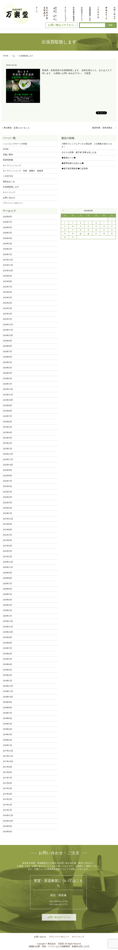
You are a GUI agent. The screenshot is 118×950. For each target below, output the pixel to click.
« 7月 (64, 210)
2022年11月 (8, 459)
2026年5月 (7, 233)
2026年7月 (7, 222)
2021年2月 (7, 557)
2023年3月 (7, 438)
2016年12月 (8, 815)
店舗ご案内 (8, 155)
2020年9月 (7, 573)
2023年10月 (8, 400)
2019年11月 (8, 627)
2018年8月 (7, 708)
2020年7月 (7, 583)
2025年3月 (7, 308)
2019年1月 (7, 681)
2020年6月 (7, 589)
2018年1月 (7, 745)
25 (80, 233)
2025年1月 (7, 319)
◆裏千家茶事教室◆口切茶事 (75, 169)
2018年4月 (7, 729)
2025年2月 (7, 314)
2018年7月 (7, 713)
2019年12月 (8, 621)
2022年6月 (7, 486)
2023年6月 (7, 422)
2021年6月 (7, 540)
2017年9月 (7, 767)
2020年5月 (7, 594)
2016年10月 (8, 821)
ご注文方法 (8, 176)
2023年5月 (7, 427)
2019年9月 (7, 637)
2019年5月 (7, 659)
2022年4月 (7, 497)
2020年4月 (7, 600)
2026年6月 (7, 227)
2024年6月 (7, 357)
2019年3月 (7, 670)
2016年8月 (7, 832)
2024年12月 (8, 324)
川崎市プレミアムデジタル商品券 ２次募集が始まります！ (87, 145)
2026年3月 (7, 244)
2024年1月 (7, 384)
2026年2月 (7, 249)
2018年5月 (7, 724)
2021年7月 (7, 535)
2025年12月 (8, 260)
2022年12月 (8, 454)
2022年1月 (7, 513)
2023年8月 (7, 411)
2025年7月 (7, 287)
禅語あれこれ (9, 182)
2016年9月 (7, 826)
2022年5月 (7, 492)
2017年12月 (8, 751)
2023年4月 (7, 432)
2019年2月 (7, 675)
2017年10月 (8, 761)
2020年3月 (7, 605)
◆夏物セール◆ (69, 158)
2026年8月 (7, 217)
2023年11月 (8, 395)
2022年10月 (8, 465)
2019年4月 (7, 664)
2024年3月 (7, 373)
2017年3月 (7, 799)
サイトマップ (9, 192)
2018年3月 (7, 734)
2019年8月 (7, 643)
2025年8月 (7, 281)
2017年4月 (7, 794)
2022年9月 (7, 470)
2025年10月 (8, 271)
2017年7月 (7, 778)
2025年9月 (7, 276)
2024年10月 (8, 335)
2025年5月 (7, 298)
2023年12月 (8, 389)
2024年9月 (7, 341)
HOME (5, 56)
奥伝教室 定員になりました (17, 128)
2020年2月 (7, 610)
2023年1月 (7, 449)
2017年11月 (8, 756)
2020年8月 (7, 578)
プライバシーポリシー (13, 203)
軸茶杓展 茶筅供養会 (103, 128)
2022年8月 (7, 476)
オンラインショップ (12, 165)
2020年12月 (8, 562)
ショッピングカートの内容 (15, 144)
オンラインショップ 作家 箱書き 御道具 (23, 171)
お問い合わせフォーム (59, 917)
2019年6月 (7, 654)
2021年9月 (7, 524)
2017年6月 (7, 783)
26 (88, 233)
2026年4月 (7, 238)
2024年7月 (7, 351)
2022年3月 (7, 503)
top (14, 56)
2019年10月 (8, 632)
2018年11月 (8, 691)
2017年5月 (7, 788)
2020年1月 (7, 616)
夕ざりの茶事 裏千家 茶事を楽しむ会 (79, 152)
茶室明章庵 (8, 160)
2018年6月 (7, 718)
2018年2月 (7, 740)
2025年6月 (7, 292)
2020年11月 (8, 567)
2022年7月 (7, 481)
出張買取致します (11, 187)
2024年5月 (7, 362)
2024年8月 (7, 346)
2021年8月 (7, 530)
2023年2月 (7, 443)
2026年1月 (7, 254)
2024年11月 (8, 330)
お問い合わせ (9, 198)
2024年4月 (7, 368)
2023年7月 (7, 416)
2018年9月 (7, 702)
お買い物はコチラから (61, 25)
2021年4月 (7, 546)
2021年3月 (7, 551)
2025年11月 (8, 265)
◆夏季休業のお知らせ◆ (73, 163)
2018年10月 (8, 697)
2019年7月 (7, 648)
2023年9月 (7, 405)
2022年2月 (7, 508)
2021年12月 (8, 519)
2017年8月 (7, 772)
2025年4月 (7, 303)
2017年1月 (7, 810)
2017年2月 (7, 805)
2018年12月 (8, 686)
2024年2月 (7, 378)
